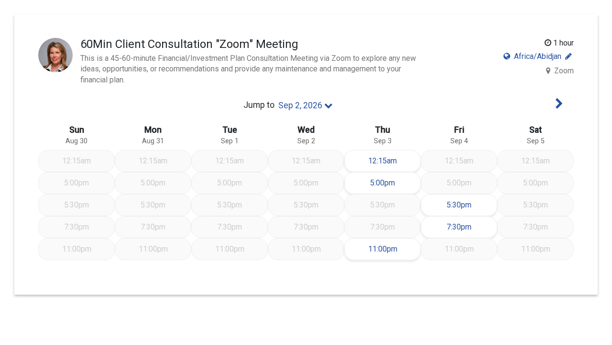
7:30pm (468, 226)
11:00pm (394, 248)
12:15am (394, 160)
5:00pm (395, 182)
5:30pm (468, 204)
